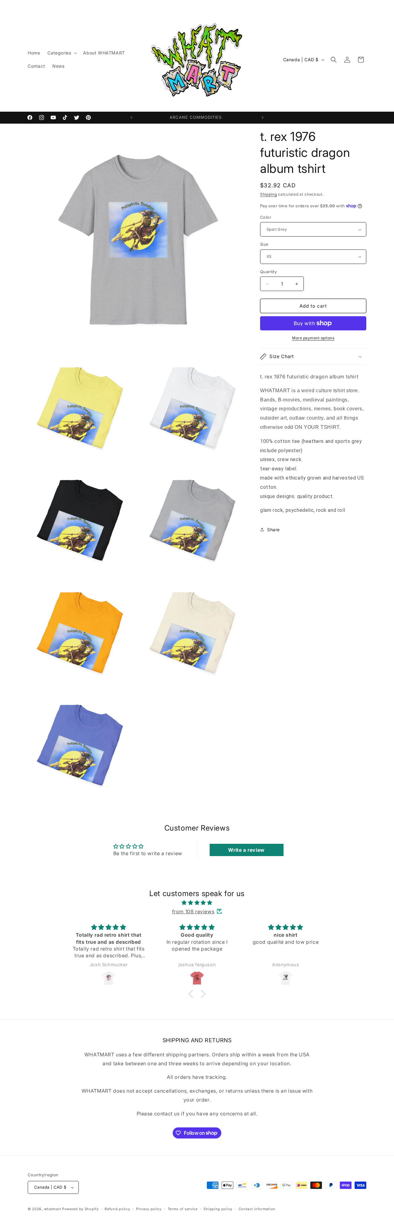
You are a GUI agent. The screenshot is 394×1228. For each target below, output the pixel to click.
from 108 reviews (193, 911)
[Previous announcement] (131, 117)
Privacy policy (149, 1209)
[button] (61, 52)
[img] (197, 902)
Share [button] (273, 529)
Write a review (246, 850)
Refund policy (117, 1209)
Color (265, 217)
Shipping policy (217, 1209)
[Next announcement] (262, 117)
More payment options (313, 338)
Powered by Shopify (80, 1209)
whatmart (52, 1209)
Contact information (257, 1209)
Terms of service (183, 1209)
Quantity (268, 271)
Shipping (268, 194)
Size (264, 244)
